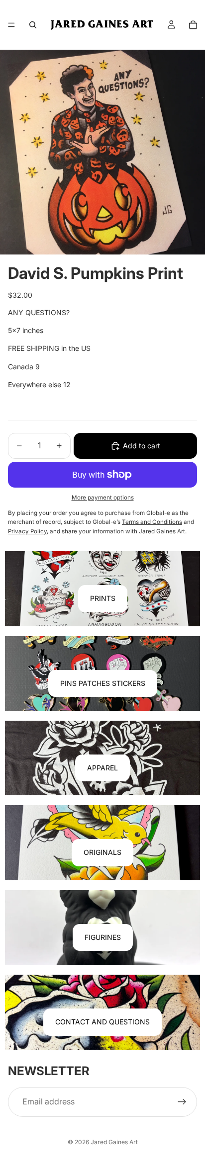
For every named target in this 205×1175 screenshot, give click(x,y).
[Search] (33, 25)
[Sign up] (182, 1101)
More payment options (103, 497)
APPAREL (102, 767)
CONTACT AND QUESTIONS (102, 1021)
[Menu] (11, 24)
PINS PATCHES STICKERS (102, 683)
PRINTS (102, 598)
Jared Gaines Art (114, 1142)
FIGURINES (103, 937)
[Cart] (193, 25)
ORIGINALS (102, 852)
